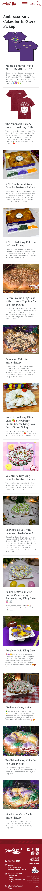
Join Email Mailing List (34, 859)
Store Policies (34, 864)
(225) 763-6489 (14, 861)
